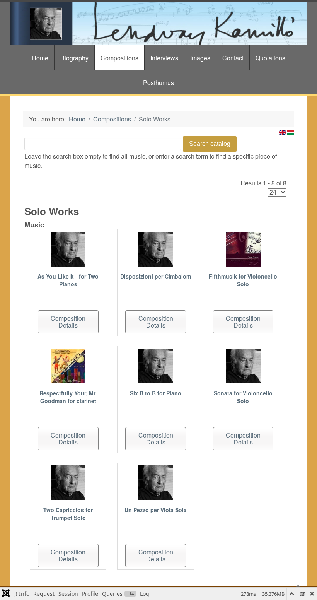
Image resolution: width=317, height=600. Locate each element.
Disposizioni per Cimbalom (155, 276)
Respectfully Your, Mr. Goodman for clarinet (68, 397)
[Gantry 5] (158, 23)
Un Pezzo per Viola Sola (155, 510)
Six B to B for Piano (155, 393)
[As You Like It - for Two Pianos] (68, 248)
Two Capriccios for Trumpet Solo (68, 513)
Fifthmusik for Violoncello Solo (243, 280)
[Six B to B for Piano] (155, 365)
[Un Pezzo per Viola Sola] (155, 481)
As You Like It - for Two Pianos (68, 280)
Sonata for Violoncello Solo (243, 397)
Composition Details (68, 322)
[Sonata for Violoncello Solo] (243, 365)
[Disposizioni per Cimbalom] (155, 248)
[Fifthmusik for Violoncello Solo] (243, 248)
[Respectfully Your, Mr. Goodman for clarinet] (68, 365)
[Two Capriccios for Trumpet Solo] (68, 481)
